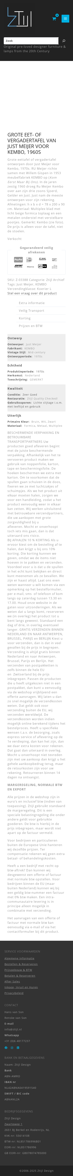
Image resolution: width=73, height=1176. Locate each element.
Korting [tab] (25, 318)
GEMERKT (36, 379)
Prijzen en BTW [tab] (31, 326)
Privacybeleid (14, 993)
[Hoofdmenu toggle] (65, 18)
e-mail (35, 927)
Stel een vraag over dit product (32, 293)
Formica (29, 425)
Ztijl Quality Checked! (42, 398)
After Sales (12, 981)
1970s (38, 356)
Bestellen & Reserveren (21, 964)
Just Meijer (25, 284)
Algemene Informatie (19, 958)
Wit (43, 421)
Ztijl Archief (55, 280)
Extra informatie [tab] (32, 303)
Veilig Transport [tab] (31, 311)
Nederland (32, 375)
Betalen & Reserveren (19, 975)
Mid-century (36, 352)
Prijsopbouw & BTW (18, 970)
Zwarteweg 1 (13, 1124)
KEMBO (41, 284)
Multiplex (55, 425)
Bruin (35, 421)
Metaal (42, 425)
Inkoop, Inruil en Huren (21, 987)
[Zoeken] (63, 40)
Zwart (52, 421)
